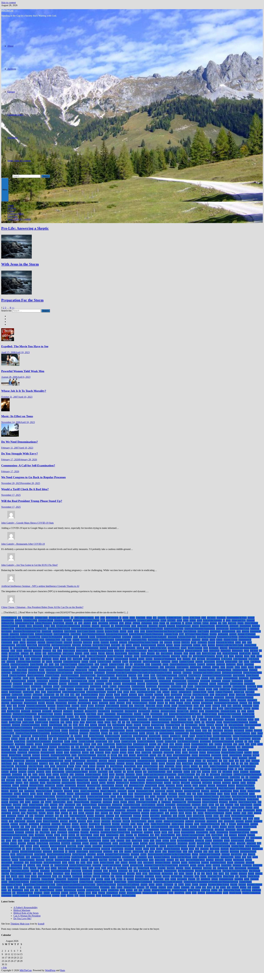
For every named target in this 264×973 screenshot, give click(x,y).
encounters (68, 714)
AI (183, 623)
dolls (15, 705)
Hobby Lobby (105, 749)
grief (159, 744)
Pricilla (4, 821)
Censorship (156, 664)
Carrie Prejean (36, 664)
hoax (95, 749)
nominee (189, 799)
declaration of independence (63, 697)
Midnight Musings (79, 788)
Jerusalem (170, 763)
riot (135, 835)
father (82, 722)
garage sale (25, 736)
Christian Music (224, 670)
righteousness (112, 835)
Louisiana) (254, 777)
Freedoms (73, 733)
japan (51, 763)
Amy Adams (70, 631)
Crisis (43, 692)
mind (98, 788)
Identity (132, 755)
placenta (104, 813)
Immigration (204, 755)
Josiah (85, 766)
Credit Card (224, 689)
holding (123, 749)
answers (245, 631)
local (122, 777)
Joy (107, 766)
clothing (105, 678)
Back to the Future (101, 645)
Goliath (228, 738)
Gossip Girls (170, 741)
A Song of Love (174, 617)
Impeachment (235, 755)
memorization (107, 785)
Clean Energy (252, 675)
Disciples (50, 703)
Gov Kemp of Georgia (188, 741)
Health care (121, 747)
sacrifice (216, 837)
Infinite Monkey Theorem (200, 758)
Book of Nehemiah (33, 656)
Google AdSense (86, 741)
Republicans (137, 832)
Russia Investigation (187, 837)
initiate (234, 758)
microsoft (32, 788)
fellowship (210, 722)
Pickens (42, 813)
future (260, 733)
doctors (187, 703)
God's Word (178, 738)
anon (238, 631)
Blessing (151, 653)
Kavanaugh (6, 769)
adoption (69, 623)
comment (31, 681)
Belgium (5, 650)
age (167, 623)
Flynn (168, 727)
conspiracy (6, 686)
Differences (224, 700)
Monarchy (58, 791)
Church (4, 675)
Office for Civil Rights (146, 802)
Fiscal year (118, 727)
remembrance (7, 832)
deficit (101, 697)
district (112, 703)
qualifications (243, 824)
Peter (139, 810)
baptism (211, 645)
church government (69, 675)
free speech (239, 730)
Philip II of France (186, 810)
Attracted (67, 642)
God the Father (154, 738)
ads (75, 623)
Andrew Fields (112, 631)
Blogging (178, 653)
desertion (159, 700)
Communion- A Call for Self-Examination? (28, 465)
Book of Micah (15, 656)
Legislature (17, 774)
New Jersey (225, 796)
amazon (195, 626)
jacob (15, 763)
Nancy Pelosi (210, 793)
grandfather (20, 744)
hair (17, 747)
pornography (126, 815)
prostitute (23, 824)
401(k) (125, 617)
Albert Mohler (251, 623)
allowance (105, 626)
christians (177, 672)
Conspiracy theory (21, 686)
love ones (10, 780)
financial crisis (158, 725)
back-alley (116, 645)
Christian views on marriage (59, 672)
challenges (231, 664)
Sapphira (120, 840)
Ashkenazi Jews (53, 639)
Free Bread (218, 730)
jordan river (61, 766)
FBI (119, 722)
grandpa (30, 744)
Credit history (15, 692)
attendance (31, 642)
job (237, 763)
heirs (219, 747)
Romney (17, 837)
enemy (100, 714)
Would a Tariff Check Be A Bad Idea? (25, 489)
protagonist (45, 824)
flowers (157, 727)
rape (140, 826)
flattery (142, 727)
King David (152, 769)
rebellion (62, 829)
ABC (203, 617)
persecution (89, 810)
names (200, 793)
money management (89, 791)
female (219, 722)
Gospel (117, 741)
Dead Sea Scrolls (200, 694)
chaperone (249, 664)
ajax (220, 623)
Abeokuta (221, 617)
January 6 (43, 763)
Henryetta (231, 747)
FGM (75, 725)
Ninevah (149, 799)
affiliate (128, 623)
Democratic (18, 700)
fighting (93, 725)
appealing (67, 637)
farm (62, 722)
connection (192, 683)
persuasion (131, 810)
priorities (73, 821)
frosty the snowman (128, 733)
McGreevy (207, 782)
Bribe (22, 659)
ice (108, 755)
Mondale (68, 791)
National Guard (25, 796)
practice (209, 815)
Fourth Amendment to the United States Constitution (159, 730)
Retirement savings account (14, 835)
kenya (55, 769)
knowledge (249, 769)
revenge (49, 835)
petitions (154, 810)
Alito (52, 626)
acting (179, 620)
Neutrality (161, 796)
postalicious (166, 815)
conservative (223, 683)
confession (99, 683)
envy (165, 714)
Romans (251, 835)
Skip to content (8, 2)
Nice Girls (108, 799)
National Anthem (9, 796)
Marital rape (194, 780)
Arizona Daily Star (187, 637)
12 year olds (28, 617)
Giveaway (63, 738)
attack (16, 642)
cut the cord (49, 694)
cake (3, 661)
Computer (17, 683)
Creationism (191, 689)
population (100, 815)
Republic (84, 832)
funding (216, 733)
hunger (4, 755)
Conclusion (73, 683)
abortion (18, 620)
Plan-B (117, 813)
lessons (55, 774)
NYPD (48, 802)
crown (133, 692)
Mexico (231, 785)
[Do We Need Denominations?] (10, 436)
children (216, 667)
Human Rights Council (232, 752)
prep (73, 818)
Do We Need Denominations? (19, 441)
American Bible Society (58, 628)
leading (186, 771)
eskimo (83, 716)
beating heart (173, 648)
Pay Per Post (203, 807)
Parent (18, 807)
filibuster (102, 725)
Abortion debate (45, 620)
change (240, 664)
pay (195, 807)
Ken (15, 769)
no (165, 799)
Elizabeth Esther (228, 711)
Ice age (113, 755)
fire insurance (191, 725)
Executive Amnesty (96, 719)
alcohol (22, 626)
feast (128, 722)
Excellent (64, 719)
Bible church (69, 650)
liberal (112, 774)
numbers (35, 802)
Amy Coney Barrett (86, 631)
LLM (111, 777)
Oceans (123, 802)
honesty (59, 752)
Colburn (161, 678)
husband (36, 755)
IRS (220, 760)
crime (37, 692)
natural (83, 796)
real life (231, 826)
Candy (125, 661)
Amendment (245, 626)
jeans (57, 763)
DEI (153, 697)
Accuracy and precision (148, 620)
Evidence (28, 719)
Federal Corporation (140, 722)
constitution (36, 686)
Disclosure (12, 137)
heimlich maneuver (207, 747)
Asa (24, 639)
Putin (223, 824)
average (177, 642)
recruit (114, 829)
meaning (217, 782)
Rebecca (53, 829)
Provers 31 (106, 824)
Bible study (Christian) (136, 650)
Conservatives (236, 683)
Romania (242, 835)
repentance (62, 832)
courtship (99, 689)
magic (72, 780)
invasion (172, 760)
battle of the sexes (158, 648)
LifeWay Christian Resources (247, 774)
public (147, 824)
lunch (30, 780)
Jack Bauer (6, 763)
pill (70, 813)
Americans (46, 631)
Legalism (244, 771)
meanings (226, 782)
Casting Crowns (86, 664)
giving (71, 738)
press (244, 818)
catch (96, 664)
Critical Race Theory (96, 692)
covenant (109, 689)
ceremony (210, 664)
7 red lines (141, 617)
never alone (172, 796)
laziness (138, 771)
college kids (179, 678)
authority (123, 642)
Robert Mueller (167, 835)
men (126, 785)
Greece (87, 744)
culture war (239, 692)
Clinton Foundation (76, 678)
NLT (161, 799)
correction (251, 686)
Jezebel (216, 763)
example (55, 719)
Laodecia (40, 771)
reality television (21, 829)
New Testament (16, 799)
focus (181, 727)
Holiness (149, 749)
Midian (65, 788)
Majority (93, 780)
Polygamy (39, 815)
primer (39, 821)
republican (95, 832)
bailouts (136, 645)
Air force (197, 623)
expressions (142, 719)
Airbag (205, 623)
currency (27, 694)
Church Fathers (52, 675)
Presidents (237, 818)
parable (10, 807)
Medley (15, 785)
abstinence (78, 620)
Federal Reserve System (182, 722)
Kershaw (69, 769)
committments (151, 681)
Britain (55, 659)
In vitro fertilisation (20, 758)
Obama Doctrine (81, 802)
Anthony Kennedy (44, 634)
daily (77, 694)
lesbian (41, 774)
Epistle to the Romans (22, 716)
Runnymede (108, 837)
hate (73, 747)
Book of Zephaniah (70, 656)
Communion (193, 681)
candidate (116, 661)
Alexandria (38, 626)
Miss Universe (174, 788)
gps (246, 741)
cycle (66, 694)
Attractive (87, 642)
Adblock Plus (7, 623)
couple (62, 689)
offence (131, 802)
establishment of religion (132, 716)
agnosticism (175, 623)
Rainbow (99, 826)
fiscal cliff (107, 727)
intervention (92, 760)
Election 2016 (13, 711)
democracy (219, 697)
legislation (6, 774)
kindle (129, 769)
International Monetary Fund (50, 760)
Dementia (208, 697)
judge (161, 766)
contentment (95, 686)
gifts (32, 738)
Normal (197, 799)
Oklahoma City (179, 802)
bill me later (14, 653)
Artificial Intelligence (11, 639)
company (226, 681)
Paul (174, 807)
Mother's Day (253, 791)
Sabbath (207, 837)
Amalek (162, 626)
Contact (11, 92)
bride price (36, 659)
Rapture (146, 826)
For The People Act (239, 727)
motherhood (7, 793)
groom (165, 744)
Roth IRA (51, 837)
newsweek (82, 799)
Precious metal (8, 818)
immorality (216, 755)
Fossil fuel (74, 730)
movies (39, 793)
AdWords (113, 623)
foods (218, 727)
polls (31, 815)
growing (179, 744)
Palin (236, 804)
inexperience (161, 758)
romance (233, 835)
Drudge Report (185, 705)
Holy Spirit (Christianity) (209, 749)
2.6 (71, 617)
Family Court (15, 722)
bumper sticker (121, 659)
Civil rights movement (167, 675)
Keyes (77, 769)
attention (41, 642)
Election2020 (117, 711)
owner (211, 804)
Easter (256, 705)
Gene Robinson (140, 736)
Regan (139, 829)
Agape (162, 623)
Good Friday (244, 738)
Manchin (141, 780)
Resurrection (222, 832)
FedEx (197, 722)
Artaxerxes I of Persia (227, 637)
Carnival (5, 664)
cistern (146, 675)
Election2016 (103, 711)
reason (38, 829)
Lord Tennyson (221, 777)
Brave (247, 656)
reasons (45, 829)
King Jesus (205, 769)
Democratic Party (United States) (41, 700)
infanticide (173, 758)
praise (216, 815)
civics (153, 675)
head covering (102, 747)
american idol (222, 628)
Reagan (223, 826)
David (167, 694)
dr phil (91, 705)
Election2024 (130, 711)
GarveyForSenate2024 (59, 736)
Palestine (229, 804)
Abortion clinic (30, 620)
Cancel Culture (104, 661)
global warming (98, 738)
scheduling (218, 840)
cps (148, 689)
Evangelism (7, 719)
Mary (26, 782)
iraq (204, 760)
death (212, 694)
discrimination (84, 703)
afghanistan (146, 623)
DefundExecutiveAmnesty (127, 697)
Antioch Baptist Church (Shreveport (146, 634)
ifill (164, 755)
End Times (91, 714)
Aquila (92, 637)
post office (155, 815)
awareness (202, 642)
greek (99, 744)
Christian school (19, 672)
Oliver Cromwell (210, 802)
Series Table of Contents (19, 160)
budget (86, 659)
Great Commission (52, 744)
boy (190, 656)
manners (150, 780)
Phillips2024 (223, 810)
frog (111, 733)
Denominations (110, 700)
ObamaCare (96, 802)
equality (70, 716)
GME (138, 738)
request (157, 832)
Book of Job (245, 653)
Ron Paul (26, 837)
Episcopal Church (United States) (185, 714)
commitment (102, 681)
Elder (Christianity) (233, 708)
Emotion (58, 714)
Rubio (60, 837)
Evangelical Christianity (243, 716)
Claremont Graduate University (217, 675)
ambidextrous (222, 626)
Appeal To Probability (51, 637)
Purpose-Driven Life (210, 824)
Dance (102, 694)
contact (56, 686)
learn (198, 771)
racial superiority (50, 826)
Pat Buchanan (114, 807)
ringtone (129, 835)
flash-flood (133, 727)
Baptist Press (250, 645)
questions (15, 826)
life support (214, 774)
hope (92, 752)
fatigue (107, 722)
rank (135, 826)
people (63, 810)
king (143, 769)
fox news (189, 730)
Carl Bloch (255, 661)
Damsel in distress (89, 694)
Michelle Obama (9, 788)
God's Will (167, 738)
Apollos (213, 634)
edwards (207, 708)
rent (37, 832)
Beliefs (19, 650)
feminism (16, 725)
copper (190, 686)
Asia (63, 639)
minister (129, 788)
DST (202, 705)
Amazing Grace (183, 626)
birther (86, 653)
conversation (164, 686)
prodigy (159, 821)
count (33, 689)
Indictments (85, 758)
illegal (169, 755)
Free (210, 730)
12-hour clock (41, 617)
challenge (220, 664)
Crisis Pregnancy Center (73, 692)
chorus (258, 667)
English (146, 714)
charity (14, 667)
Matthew (110, 782)
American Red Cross (239, 628)
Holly (156, 749)
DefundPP (146, 697)
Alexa (29, 626)
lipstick (64, 777)
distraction (103, 703)
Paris (60, 807)
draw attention (112, 705)
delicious (169, 697)
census (165, 664)
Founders (94, 730)
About (10, 46)
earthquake (247, 705)
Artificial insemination (249, 637)
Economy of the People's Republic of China (126, 708)
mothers (17, 793)
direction (5, 703)
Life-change (227, 774)
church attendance (35, 675)
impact (225, 755)
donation (75, 705)
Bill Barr (254, 650)
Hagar (12, 747)
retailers (254, 832)
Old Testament (194, 802)
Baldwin (161, 645)
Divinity (152, 703)
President (145, 818)
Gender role (126, 736)
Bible (59, 650)
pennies (31, 810)
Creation (164, 689)
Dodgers (243, 703)
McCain (176, 782)
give (55, 738)
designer (175, 700)
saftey (8, 840)
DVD (223, 705)
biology (38, 653)
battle (146, 648)
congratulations (129, 683)
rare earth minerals (160, 826)
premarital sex (49, 818)
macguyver (55, 780)
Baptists (5, 648)
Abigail (251, 617)
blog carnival (166, 653)
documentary (207, 703)
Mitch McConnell (226, 788)
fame (256, 719)
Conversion (176, 686)
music (131, 793)
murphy (123, 793)
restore (212, 832)
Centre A (201, 664)
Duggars (216, 705)
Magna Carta (82, 780)
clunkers (113, 678)
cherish (128, 667)
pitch (75, 813)
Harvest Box (64, 747)
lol (166, 777)
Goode (67, 741)
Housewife (157, 752)
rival (152, 835)
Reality (238, 826)
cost (28, 689)
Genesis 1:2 (175, 736)
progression (200, 821)
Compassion (237, 681)
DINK (233, 700)
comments (54, 681)
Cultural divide (199, 692)
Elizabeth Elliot (212, 711)
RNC (157, 835)
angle (142, 631)
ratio (187, 826)
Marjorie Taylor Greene (211, 780)
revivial (71, 835)
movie (33, 793)
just (200, 766)
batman (139, 648)
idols (159, 755)
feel (203, 722)
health (112, 747)
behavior (223, 648)
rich (78, 835)
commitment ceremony (119, 681)
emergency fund (45, 714)
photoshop (6, 813)
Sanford (106, 840)
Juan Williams (116, 766)
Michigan (22, 788)
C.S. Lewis (253, 659)
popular (90, 815)
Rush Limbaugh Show (146, 837)
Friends (104, 733)
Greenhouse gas (140, 744)
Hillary (51, 749)
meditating (6, 785)
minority (147, 788)
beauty (183, 648)
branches (239, 656)
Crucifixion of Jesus (146, 692)
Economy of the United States (161, 708)
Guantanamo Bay (199, 744)
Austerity (104, 642)
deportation (123, 700)
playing (188, 813)
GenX (192, 736)
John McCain (7, 766)
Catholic (104, 664)
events (20, 719)
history (89, 749)
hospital (115, 752)
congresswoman (167, 683)
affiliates (136, 623)
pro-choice (116, 821)
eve (14, 719)
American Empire (112, 628)
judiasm (186, 766)
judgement (170, 766)
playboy (174, 813)
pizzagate (89, 813)
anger (136, 631)
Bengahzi (37, 650)
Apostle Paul (34, 637)
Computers (28, 683)
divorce (160, 703)
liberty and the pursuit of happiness (160, 774)
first (226, 725)
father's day (91, 722)
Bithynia (110, 653)
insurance (243, 758)
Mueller (70, 793)
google (74, 741)
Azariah (211, 642)
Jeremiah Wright (142, 763)
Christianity (99, 672)
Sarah (128, 840)
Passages (79, 807)
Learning (206, 771)
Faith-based (218, 719)
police (250, 813)
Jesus (178, 763)
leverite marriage (93, 774)
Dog (250, 703)
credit (215, 689)
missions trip (211, 788)
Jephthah (120, 763)
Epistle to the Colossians (229, 714)
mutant (164, 793)
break (253, 656)
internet (67, 760)
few (70, 725)
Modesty (13, 791)
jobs (241, 763)
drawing (124, 705)
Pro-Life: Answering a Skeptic (25, 228)
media (243, 782)
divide (129, 703)
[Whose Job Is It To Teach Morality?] (10, 385)
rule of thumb (74, 837)
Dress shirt (150, 705)
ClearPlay (17, 678)
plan (111, 813)
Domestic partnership (36, 705)
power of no (198, 815)
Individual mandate (101, 758)
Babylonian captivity (61, 645)
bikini (246, 650)
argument (136, 637)
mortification (226, 791)
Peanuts (249, 807)
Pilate (57, 813)
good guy (256, 738)
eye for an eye (165, 719)
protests (75, 824)
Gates (85, 736)
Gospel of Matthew (146, 741)
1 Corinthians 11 (9, 617)
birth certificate (54, 653)
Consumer (47, 686)
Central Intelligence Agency (182, 664)
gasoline (78, 736)
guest (211, 744)
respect (177, 832)
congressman (152, 683)
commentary (42, 681)
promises (239, 821)
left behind (227, 771)
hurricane (26, 755)
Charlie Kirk (70, 667)
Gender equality (112, 736)
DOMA (21, 705)
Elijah (201, 711)
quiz (22, 826)
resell (170, 832)
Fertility (44, 725)
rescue (164, 832)
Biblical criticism (176, 650)
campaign (57, 661)
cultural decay (185, 692)
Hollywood (165, 749)
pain (217, 804)
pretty (250, 818)
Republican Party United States (115, 832)
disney (95, 703)
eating (4, 708)
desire (182, 700)
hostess (130, 752)
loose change (187, 777)
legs (29, 774)
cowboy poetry (139, 689)
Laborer (5, 771)
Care (240, 661)
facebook (182, 719)
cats (127, 664)
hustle (74, 755)
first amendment (236, 725)
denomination (95, 700)
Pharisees (172, 810)
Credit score (28, 692)
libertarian (130, 774)
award (194, 642)
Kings (231, 769)
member (60, 785)
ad (224, 620)
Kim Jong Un (118, 769)
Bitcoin (101, 653)
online (25, 804)
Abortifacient (7, 620)
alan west (232, 623)
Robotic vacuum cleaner (193, 835)
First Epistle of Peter (62, 727)
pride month (20, 821)
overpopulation (183, 804)
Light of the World (16, 777)
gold (222, 738)
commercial (64, 681)
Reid (145, 829)
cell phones (139, 664)
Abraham (58, 620)
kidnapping (89, 769)
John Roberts (21, 766)
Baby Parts (32, 645)
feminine (253, 722)
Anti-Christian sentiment (93, 634)
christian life (191, 670)
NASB (234, 793)
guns (235, 744)
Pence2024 (13, 810)
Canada (92, 661)
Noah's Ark (178, 799)
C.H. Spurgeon (240, 659)
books (83, 656)
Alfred (47, 626)
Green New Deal (124, 744)
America (256, 626)
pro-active (106, 821)
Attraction (77, 642)
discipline (72, 703)
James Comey (31, 763)
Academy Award (91, 620)
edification (182, 708)
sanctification (95, 840)
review (57, 835)
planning (145, 813)
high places (23, 749)
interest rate (19, 760)
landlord (13, 771)
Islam (242, 760)
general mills (154, 736)
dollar (9, 705)
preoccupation (64, 818)
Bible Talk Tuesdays (157, 650)
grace (250, 741)
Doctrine (196, 703)
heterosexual (247, 747)
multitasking (96, 793)
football (225, 727)
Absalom (67, 620)
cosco (259, 686)
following (205, 727)
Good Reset (57, 741)
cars (46, 664)
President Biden (158, 818)
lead (145, 771)
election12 (68, 711)
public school (177, 824)
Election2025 (144, 711)
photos (259, 810)
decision (36, 697)
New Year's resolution (35, 799)
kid (82, 769)
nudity (28, 802)
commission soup (79, 681)
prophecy (257, 821)
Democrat (230, 697)
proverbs (83, 824)
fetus (65, 725)
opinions (54, 804)
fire (182, 725)
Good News (20, 741)
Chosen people (8, 670)
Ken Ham (22, 769)
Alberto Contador (9, 626)
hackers (5, 747)
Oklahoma (166, 802)
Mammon (118, 780)
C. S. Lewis (226, 659)
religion (177, 829)
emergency (6, 714)
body (198, 653)
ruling (84, 837)
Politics (20, 815)
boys (226, 656)
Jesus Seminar (200, 763)
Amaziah (171, 626)
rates (182, 826)
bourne (184, 656)
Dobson (179, 703)
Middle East (56, 788)
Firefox (201, 725)
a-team (185, 617)
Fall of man (241, 719)
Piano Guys (32, 813)
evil (35, 719)
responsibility (202, 832)
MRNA (47, 793)
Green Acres (109, 744)
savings (165, 840)
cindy (140, 675)
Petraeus (163, 810)
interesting (30, 760)
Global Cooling (82, 738)
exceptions (75, 719)
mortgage (214, 791)
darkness (133, 694)
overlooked (170, 804)
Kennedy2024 (44, 769)
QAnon (232, 824)
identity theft (143, 755)
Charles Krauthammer (28, 667)
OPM (61, 804)
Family (4, 722)
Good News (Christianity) (38, 741)
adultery (87, 623)
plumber (237, 813)
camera (49, 661)
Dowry (83, 705)
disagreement (16, 703)
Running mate (94, 837)
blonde (192, 653)
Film (109, 725)
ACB (102, 620)
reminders (29, 832)
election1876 (90, 711)
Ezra (175, 719)
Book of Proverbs (51, 656)
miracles (156, 788)
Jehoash (79, 763)
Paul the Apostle (185, 807)
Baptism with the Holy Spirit (229, 645)
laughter (118, 771)
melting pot (49, 785)
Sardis (146, 840)
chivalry (230, 667)
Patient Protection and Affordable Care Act (150, 807)
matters (102, 782)
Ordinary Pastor (89, 804)
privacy (97, 821)
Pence (4, 810)
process (151, 821)
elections (155, 711)
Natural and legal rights (98, 796)
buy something (213, 659)
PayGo (213, 807)
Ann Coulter (203, 631)
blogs (185, 653)
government (205, 741)
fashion (68, 722)
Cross (119, 692)
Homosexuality (47, 752)
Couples (70, 689)
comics (218, 678)
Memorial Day (94, 785)
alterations (153, 626)
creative (201, 689)
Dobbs (172, 703)
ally (112, 626)
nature (113, 796)
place (97, 813)
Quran (34, 826)
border (136, 656)
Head (92, 747)
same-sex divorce (48, 840)
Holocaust (176, 749)
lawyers (130, 771)
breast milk (13, 659)
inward (191, 760)
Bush (179, 659)
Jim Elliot (225, 763)
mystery (182, 793)
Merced (179, 785)
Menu (4, 190)
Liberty (139, 774)
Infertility (182, 758)
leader (169, 771)
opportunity (69, 804)
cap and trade (135, 661)
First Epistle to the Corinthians (87, 727)
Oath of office (59, 802)
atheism (205, 639)
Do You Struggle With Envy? (19, 453)
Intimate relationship (126, 760)
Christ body (51, 670)
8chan (149, 617)
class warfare (239, 675)
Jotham (92, 766)
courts (92, 689)
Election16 (78, 711)
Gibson (14, 738)
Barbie (56, 648)
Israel (248, 760)
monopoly (122, 791)
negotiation (128, 796)
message (203, 785)
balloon (169, 645)
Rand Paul (127, 826)
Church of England (105, 675)
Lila (27, 777)
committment (137, 681)
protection (56, 824)
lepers (35, 774)
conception (53, 683)
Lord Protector (206, 777)
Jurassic (194, 766)
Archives (11, 69)
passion (87, 807)
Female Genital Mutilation (235, 722)
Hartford (53, 747)
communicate (164, 681)
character (5, 667)
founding (104, 730)
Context (113, 686)
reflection (122, 829)
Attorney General (54, 642)
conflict (108, 683)
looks (177, 777)
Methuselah (221, 785)
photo (239, 810)
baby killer (21, 645)
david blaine (176, 694)
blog (158, 653)
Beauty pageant (194, 648)
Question (5, 826)
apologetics (223, 634)
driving (167, 705)
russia (174, 837)
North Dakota (239, 799)
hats (77, 747)
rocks (208, 835)
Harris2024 (42, 747)
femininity (6, 725)
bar (11, 648)
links (57, 777)
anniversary (215, 631)
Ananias (100, 631)
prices (257, 818)
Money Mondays (108, 791)
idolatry (153, 755)
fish (125, 727)
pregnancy (28, 818)
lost (247, 777)
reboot (70, 829)
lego (25, 774)
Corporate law (239, 686)
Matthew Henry (137, 782)
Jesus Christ (187, 763)
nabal (188, 793)
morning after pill (192, 791)
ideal (120, 755)
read (209, 826)
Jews (210, 763)
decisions (44, 697)
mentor (161, 785)
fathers (100, 722)
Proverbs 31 (94, 824)
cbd (131, 664)
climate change (42, 678)
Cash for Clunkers (68, 664)
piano (23, 813)
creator (209, 689)
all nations (86, 626)
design (167, 700)
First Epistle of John (42, 727)
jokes (46, 766)
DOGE (256, 703)
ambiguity (234, 626)
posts (174, 815)
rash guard (174, 826)
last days (93, 771)
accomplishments (114, 620)
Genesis (165, 736)
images (194, 755)
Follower (196, 727)
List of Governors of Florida (85, 777)
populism (109, 815)
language (22, 771)
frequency (84, 733)
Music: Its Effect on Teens (17, 416)
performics (72, 810)
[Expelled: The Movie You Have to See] (7, 340)
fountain (130, 730)
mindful (105, 788)
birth (44, 653)
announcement (229, 631)
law (124, 771)
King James (176, 769)
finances (137, 725)
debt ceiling (11, 697)
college (169, 678)
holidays (140, 749)
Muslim (156, 793)
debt (3, 697)
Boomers (128, 656)
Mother (243, 791)
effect (214, 708)
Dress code (139, 705)
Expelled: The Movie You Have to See (24, 346)
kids (98, 769)
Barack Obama (20, 648)
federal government (160, 722)
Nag (194, 793)
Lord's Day (234, 777)
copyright (227, 686)
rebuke (77, 829)
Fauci (114, 722)
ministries (138, 788)
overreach (196, 804)
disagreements (30, 703)
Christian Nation (240, 670)
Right (102, 835)
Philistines (212, 810)
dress (130, 705)
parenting (45, 807)
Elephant (193, 711)
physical (16, 813)
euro (194, 716)
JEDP (72, 763)
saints (20, 840)
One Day (17, 804)
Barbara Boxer (35, 648)
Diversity (120, 703)
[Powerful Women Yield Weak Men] (10, 365)
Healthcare (149, 747)
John (246, 763)
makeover (103, 780)
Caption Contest (186, 661)
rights (122, 835)
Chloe (237, 667)
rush (116, 837)
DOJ (3, 705)
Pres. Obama (107, 818)
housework (168, 752)
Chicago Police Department (145, 667)
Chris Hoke (21, 670)
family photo (28, 722)
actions (192, 620)
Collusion (189, 678)
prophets (5, 824)
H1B (247, 744)
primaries (30, 821)
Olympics (223, 802)
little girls (103, 777)
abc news (211, 617)
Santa (113, 840)
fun (156, 733)
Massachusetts (83, 782)
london (171, 777)
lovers (19, 780)
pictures (50, 813)
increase (70, 758)
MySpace (172, 793)
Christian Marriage (207, 670)
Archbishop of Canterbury (108, 637)
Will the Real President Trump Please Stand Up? (31, 501)
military (92, 788)
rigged (96, 835)
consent (212, 683)
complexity (6, 683)
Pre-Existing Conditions (242, 815)
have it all (84, 747)
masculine (34, 782)
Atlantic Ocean (230, 639)
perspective (120, 810)
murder (115, 793)
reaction (193, 826)
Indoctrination (147, 758)
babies (238, 642)
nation (252, 793)
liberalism (120, 774)
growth (186, 744)
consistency (249, 683)
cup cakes (250, 692)
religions (209, 829)
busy (193, 659)
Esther (148, 716)
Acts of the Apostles (212, 620)
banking (197, 645)
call (43, 661)
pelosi (256, 807)
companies (216, 681)
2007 (97, 617)
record (107, 829)
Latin (111, 771)
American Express (130, 628)
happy (34, 747)
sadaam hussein (237, 837)
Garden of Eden (39, 736)
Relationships (166, 829)
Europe (200, 716)
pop (61, 815)
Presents (125, 818)
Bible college (82, 650)
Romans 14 (6, 837)
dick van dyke (211, 700)
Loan (117, 777)
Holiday (132, 749)
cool (184, 686)
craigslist (155, 689)
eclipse (52, 708)
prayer (227, 815)
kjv (235, 769)
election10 (57, 711)
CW (62, 694)
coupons (79, 689)
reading (215, 826)
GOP (110, 741)
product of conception (173, 821)
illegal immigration (182, 755)
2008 (102, 617)
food (213, 727)
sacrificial (224, 837)
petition (146, 810)
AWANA (185, 642)
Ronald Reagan (38, 837)
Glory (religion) (127, 738)
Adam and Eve (238, 620)
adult (80, 623)
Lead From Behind (156, 771)
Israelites (255, 760)
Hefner (186, 747)
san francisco (81, 840)
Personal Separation (104, 810)
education (197, 708)
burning (149, 659)
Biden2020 (214, 650)
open (46, 804)
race (40, 826)
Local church (131, 777)
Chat (101, 667)
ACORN (171, 620)
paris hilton (68, 807)
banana (177, 645)
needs (119, 796)
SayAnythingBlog (185, 840)
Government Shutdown (223, 741)
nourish (4, 802)
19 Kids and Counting (59, 617)
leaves (214, 771)
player (181, 813)
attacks (22, 642)
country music (52, 689)
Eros (77, 716)
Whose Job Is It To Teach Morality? (23, 390)
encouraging (80, 714)
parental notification (30, 807)
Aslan (69, 639)
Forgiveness (7, 730)
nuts (42, 802)
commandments (230, 678)
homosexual (34, 752)
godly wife (214, 738)
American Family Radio (151, 628)
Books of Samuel (115, 656)
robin (178, 835)
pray (221, 815)
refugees (131, 829)
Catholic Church (117, 664)
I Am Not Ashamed (86, 755)
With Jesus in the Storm (20, 264)
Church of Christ (88, 675)
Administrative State (24, 623)
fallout (251, 719)
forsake (64, 730)
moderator (250, 788)
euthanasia (226, 716)
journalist (100, 766)
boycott (219, 656)
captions (199, 661)
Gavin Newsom (96, 736)
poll (26, 815)
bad (123, 645)
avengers (168, 642)
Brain (231, 656)
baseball (103, 648)
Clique (90, 678)
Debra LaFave (253, 694)
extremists (153, 719)
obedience (107, 802)
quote (27, 826)
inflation (217, 758)
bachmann (87, 645)
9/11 (155, 617)
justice (206, 766)
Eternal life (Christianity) (164, 716)
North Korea (253, 799)
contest (105, 686)
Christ (42, 670)
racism (62, 826)
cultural (174, 692)
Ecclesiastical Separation (37, 708)
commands (243, 678)
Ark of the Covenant (206, 637)
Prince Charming (51, 821)
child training (182, 667)
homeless (232, 749)
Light (3, 777)
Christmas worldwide (232, 672)
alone (133, 626)
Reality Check (250, 826)
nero (147, 796)
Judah (139, 766)
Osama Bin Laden (132, 804)
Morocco (205, 791)
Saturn (158, 840)
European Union (212, 716)
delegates (160, 697)
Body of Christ (209, 653)
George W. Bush (204, 736)
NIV (156, 799)
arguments (172, 637)
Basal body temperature (87, 648)
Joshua (78, 766)
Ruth (200, 837)
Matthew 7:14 (122, 782)
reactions (202, 826)
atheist (212, 639)
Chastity (94, 667)
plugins (228, 813)
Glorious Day (112, 738)
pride (11, 821)
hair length (25, 747)
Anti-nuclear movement (116, 634)
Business (186, 659)
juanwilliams (130, 766)
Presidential (225, 818)
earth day (236, 705)
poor (57, 815)
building (110, 659)
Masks (42, 782)
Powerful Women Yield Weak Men (22, 371)
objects (116, 802)
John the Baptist (36, 766)
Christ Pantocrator (66, 670)
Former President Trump (49, 730)
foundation (84, 730)
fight (87, 725)
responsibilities (188, 832)
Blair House (134, 653)
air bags (189, 623)
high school (35, 749)
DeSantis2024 (147, 700)
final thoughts (118, 725)
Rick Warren (86, 835)
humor (256, 752)
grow (171, 744)
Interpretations (79, 760)
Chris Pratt (33, 670)
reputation (148, 832)
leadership (178, 771)
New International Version (206, 796)
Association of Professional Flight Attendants (169, 639)
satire (152, 840)
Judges (178, 766)
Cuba (158, 692)
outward (160, 804)
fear (123, 722)
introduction (161, 760)
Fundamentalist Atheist (201, 733)
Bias (54, 650)
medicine (251, 782)
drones (174, 705)
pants (3, 807)
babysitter (76, 645)
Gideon (22, 738)
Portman (137, 815)
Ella (238, 711)
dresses (159, 705)
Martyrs (19, 782)
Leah (193, 771)
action (186, 620)
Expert (133, 719)
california (10, 661)
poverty (181, 815)
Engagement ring (124, 714)
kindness (136, 769)
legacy (236, 771)
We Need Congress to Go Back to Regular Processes (33, 477)
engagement (110, 714)
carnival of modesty (19, 664)
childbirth (206, 667)
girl (36, 738)
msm (54, 793)
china (222, 667)
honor (66, 752)
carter (51, 664)
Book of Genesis (230, 653)
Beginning (214, 648)
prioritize (82, 821)
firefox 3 (210, 725)
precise (19, 818)
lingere (43, 777)
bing (31, 653)
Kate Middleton (248, 766)
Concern (63, 683)
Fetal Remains (55, 725)
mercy (195, 785)
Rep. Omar (44, 832)
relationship (153, 829)
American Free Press (174, 628)
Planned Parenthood (130, 813)
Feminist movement (30, 725)
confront (117, 683)
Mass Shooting (53, 782)
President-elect (212, 818)
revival (64, 835)
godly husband (201, 738)
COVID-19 (125, 689)
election (247, 708)
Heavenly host (176, 747)
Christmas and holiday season (207, 672)
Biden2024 (225, 650)
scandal (208, 840)
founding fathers (117, 730)
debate (232, 694)
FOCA (175, 727)
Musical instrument (143, 793)
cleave (25, 678)
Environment (156, 714)
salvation (35, 840)
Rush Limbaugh (127, 837)
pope (66, 815)
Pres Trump (81, 818)
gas (71, 736)
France (198, 730)
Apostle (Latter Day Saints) (14, 637)
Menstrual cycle (136, 785)
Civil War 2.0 (194, 675)
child (161, 667)
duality (208, 705)
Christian (92, 670)
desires (189, 700)
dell (192, 697)
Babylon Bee (44, 645)
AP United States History (197, 634)
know (241, 769)
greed (93, 744)
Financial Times (172, 725)
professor (189, 821)
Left (220, 771)
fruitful (142, 733)
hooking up (75, 752)
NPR (21, 802)
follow (188, 727)
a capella (161, 617)
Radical (84, 826)
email (243, 711)
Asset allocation (106, 639)
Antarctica (14, 634)
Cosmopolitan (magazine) (13, 689)
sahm (14, 840)
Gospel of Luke (128, 741)
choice (244, 667)
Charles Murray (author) (51, 667)
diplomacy (252, 700)
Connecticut (181, 683)
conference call (86, 683)
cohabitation (143, 678)
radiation (75, 826)
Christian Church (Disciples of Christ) (149, 670)
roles (226, 835)
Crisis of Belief (54, 692)
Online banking (36, 804)
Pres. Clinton (94, 818)
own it (205, 804)
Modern (5, 791)
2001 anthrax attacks (84, 617)
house (138, 752)
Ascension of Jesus (35, 639)
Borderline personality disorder (155, 656)
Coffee (133, 678)
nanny (220, 793)
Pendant (23, 810)
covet (116, 689)
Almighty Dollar (122, 626)
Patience (125, 807)
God (144, 738)
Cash (56, 664)
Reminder (19, 832)
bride (27, 659)
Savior (173, 840)
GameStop (6, 736)
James (21, 763)
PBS (228, 807)
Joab (233, 763)
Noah (170, 799)
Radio (91, 826)
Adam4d (250, 620)
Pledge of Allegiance (214, 813)
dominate (51, 705)
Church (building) (17, 675)
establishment (93, 716)
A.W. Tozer (195, 617)
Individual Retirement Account (125, 758)
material (94, 782)
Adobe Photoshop (43, 623)
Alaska (240, 623)
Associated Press (139, 639)
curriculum (37, 694)
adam (228, 620)
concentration (40, 683)
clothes (97, 678)
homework (22, 752)
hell (224, 747)
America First (7, 628)
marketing (228, 780)
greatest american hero (72, 744)
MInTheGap (7, 10)
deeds (80, 697)
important (247, 755)
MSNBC (61, 793)
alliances (95, 626)
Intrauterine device (146, 760)
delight (178, 697)
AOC (181, 634)
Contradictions (138, 686)
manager (132, 780)
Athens (219, 639)
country (40, 689)
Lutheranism (44, 780)
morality (170, 791)
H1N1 (253, 744)
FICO (81, 725)
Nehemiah (139, 796)
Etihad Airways (183, 716)
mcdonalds (196, 782)
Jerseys (161, 763)
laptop (48, 771)
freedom (249, 730)
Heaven (164, 747)
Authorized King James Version (143, 642)
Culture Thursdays (224, 692)
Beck (205, 648)
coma (197, 678)
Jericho (154, 763)
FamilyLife (54, 722)
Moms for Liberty (44, 791)
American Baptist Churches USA (31, 628)
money (76, 791)
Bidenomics (237, 650)
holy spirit (191, 749)
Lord (196, 777)
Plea (195, 813)
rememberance (243, 829)
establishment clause (110, 716)
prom (220, 821)
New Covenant (185, 796)
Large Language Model (76, 771)
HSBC (178, 752)
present (117, 818)
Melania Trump (36, 785)
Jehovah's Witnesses (106, 763)
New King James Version (243, 796)
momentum (29, 791)
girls (50, 738)
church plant (121, 675)
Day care (187, 694)
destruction (198, 700)
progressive (211, 821)
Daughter (148, 694)
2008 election (112, 617)
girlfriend (43, 738)
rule (65, 837)
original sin (117, 804)
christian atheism (105, 670)
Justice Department (218, 766)
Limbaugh (35, 777)
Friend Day (94, 733)
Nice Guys (118, 799)
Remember (230, 829)
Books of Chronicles (96, 656)
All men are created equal (68, 626)
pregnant (38, 818)
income (61, 758)
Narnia (227, 793)
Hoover (85, 752)
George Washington (222, 736)
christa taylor (81, 670)
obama (69, 802)
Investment (181, 760)
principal (64, 821)
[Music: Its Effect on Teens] (5, 410)
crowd (126, 692)
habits (260, 744)
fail (193, 719)
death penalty (221, 694)
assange (76, 639)
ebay (10, 708)
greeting (153, 744)
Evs (49, 719)
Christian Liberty (176, 670)
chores (251, 667)
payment (222, 807)
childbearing (195, 667)
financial (146, 725)
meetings (24, 785)
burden (141, 659)
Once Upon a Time (247, 802)
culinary (166, 692)
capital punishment (151, 661)
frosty (116, 733)
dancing (109, 694)
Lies (203, 774)
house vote (146, 752)
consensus (203, 683)
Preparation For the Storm (22, 300)
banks (204, 645)
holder (116, 749)
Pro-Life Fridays (139, 821)
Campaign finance (72, 661)
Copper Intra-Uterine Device (208, 686)
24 (120, 617)
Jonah (52, 766)
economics (72, 708)
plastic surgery (157, 813)
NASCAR (243, 793)
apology (233, 634)
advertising (103, 623)
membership (70, 785)
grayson (38, 744)
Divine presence (140, 703)
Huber (185, 752)
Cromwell (111, 692)
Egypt (221, 708)
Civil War (182, 675)
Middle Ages (43, 788)
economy (82, 708)
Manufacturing (162, 780)
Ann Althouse (190, 631)
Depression (134, 700)
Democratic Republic (67, 700)
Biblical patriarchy (193, 650)
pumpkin (189, 824)
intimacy (112, 760)
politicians (11, 815)
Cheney (120, 667)
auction (96, 642)
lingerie (51, 777)
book (219, 653)
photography (249, 810)
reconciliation (97, 829)
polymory (49, 815)
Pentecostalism (52, 810)
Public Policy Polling (160, 824)
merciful (188, 785)
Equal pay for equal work (53, 716)
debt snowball (24, 697)
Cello (147, 664)
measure (236, 782)
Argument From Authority (154, 637)
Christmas (187, 672)
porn (117, 815)
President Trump (197, 818)
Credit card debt (238, 689)
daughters (158, 694)
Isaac (225, 760)
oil (159, 802)
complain (248, 681)
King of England (219, 769)
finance (129, 725)
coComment (124, 678)
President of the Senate (177, 818)
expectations (112, 719)
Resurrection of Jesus (239, 832)
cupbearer (6, 694)
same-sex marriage (66, 840)
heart (157, 747)
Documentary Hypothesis (226, 703)
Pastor (104, 807)
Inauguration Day (49, 758)
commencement (18, 681)
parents (54, 807)
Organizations (104, 804)
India (76, 758)
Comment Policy (15, 114)
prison (90, 821)
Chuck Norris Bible (252, 672)
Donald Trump (63, 705)
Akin (224, 623)
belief (12, 650)
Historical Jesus (78, 749)
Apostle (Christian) (246, 634)
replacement (74, 832)
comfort (204, 678)
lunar (24, 780)
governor (239, 741)
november (14, 802)
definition (109, 697)
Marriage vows (250, 780)
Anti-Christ (75, 634)
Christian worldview (83, 672)
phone (233, 810)
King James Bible (190, 769)
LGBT (105, 774)
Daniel (117, 694)
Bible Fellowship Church (101, 650)
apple (75, 637)
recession (85, 829)
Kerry (61, 769)
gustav (241, 744)
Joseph (71, 766)
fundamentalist (182, 733)
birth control (68, 653)
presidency (135, 818)
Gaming (16, 736)
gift (27, 738)
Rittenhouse (143, 835)
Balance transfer (148, 645)
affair (121, 623)
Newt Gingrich (95, 799)
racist (68, 826)
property (249, 821)
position (145, 815)
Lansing (31, 771)
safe (247, 837)
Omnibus (233, 802)
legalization (254, 771)
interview (102, 760)
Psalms (139, 824)
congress (141, 683)
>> (13, 307)
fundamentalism (166, 733)
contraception (123, 686)
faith (210, 719)
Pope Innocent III (77, 815)
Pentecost (39, 810)
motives (25, 793)
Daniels (124, 694)
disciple (41, 703)
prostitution (33, 824)
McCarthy (185, 782)
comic (212, 678)
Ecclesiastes (18, 708)
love (3, 780)
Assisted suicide (122, 639)
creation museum (177, 689)
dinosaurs (241, 700)
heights (194, 747)
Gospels (160, 741)
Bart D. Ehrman (67, 648)
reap (32, 829)
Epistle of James (209, 714)
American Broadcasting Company (87, 628)
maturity (168, 782)
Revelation (40, 835)
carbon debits (231, 661)
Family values (41, 722)
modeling (240, 788)
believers (27, 650)
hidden (14, 749)
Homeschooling (8, 752)
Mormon (179, 791)
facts (189, 719)
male (110, 780)
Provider (116, 824)
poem (244, 813)
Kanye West (234, 766)
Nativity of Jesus (64, 796)
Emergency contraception (24, 714)
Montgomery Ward (145, 791)
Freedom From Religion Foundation (32, 733)
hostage (123, 752)
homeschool (243, 749)
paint (222, 804)
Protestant (66, 824)
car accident (209, 661)
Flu (163, 727)
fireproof (219, 725)
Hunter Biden (15, 755)
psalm (133, 824)
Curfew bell (17, 694)
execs (83, 719)
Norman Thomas (210, 799)
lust (35, 780)
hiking (44, 749)
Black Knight (120, 653)
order (78, 804)
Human (202, 752)
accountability (129, 620)
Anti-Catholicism (61, 634)
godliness (189, 738)
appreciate (83, 637)
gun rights (227, 744)
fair (197, 719)
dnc (166, 703)
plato (167, 813)
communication (179, 681)
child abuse (170, 667)
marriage (238, 780)
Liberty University (186, 774)
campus (84, 661)
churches (132, 675)
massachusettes (68, 782)
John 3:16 (254, 763)
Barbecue (47, 648)
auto (161, 642)
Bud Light (77, 659)
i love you (101, 755)
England (138, 714)
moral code (160, 791)
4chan (132, 617)
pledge (200, 813)
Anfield (123, 631)
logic (161, 777)
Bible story (119, 650)
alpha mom (142, 626)
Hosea (108, 752)
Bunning (133, 659)
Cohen (153, 678)
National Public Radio (44, 796)
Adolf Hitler (58, 623)
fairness (203, 719)
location (142, 777)
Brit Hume (47, 659)
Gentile (185, 736)
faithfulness (229, 719)
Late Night (102, 771)
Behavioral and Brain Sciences (243, 648)
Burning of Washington (164, 659)
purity (197, 824)
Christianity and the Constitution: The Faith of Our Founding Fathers (139, 672)
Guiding (218, 744)
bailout (128, 645)
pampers (257, 804)
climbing (54, 678)
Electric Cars (182, 711)
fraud (204, 730)
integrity (252, 758)
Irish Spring (212, 760)
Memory (119, 785)
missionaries (188, 788)
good (235, 738)
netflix (153, 796)
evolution (42, 719)
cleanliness (6, 678)
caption (174, 661)
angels (130, 631)
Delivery (186, 697)
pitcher (81, 813)
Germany (5, 738)
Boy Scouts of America (204, 656)
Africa (155, 623)
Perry (80, 810)
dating (141, 694)
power (189, 815)
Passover (96, 807)
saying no (199, 840)
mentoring (170, 785)
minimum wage (117, 788)
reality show (7, 829)
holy (184, 749)
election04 (36, 711)
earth (229, 705)
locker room (153, 777)
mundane (107, 793)
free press (228, 730)
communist (205, 681)
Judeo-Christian (150, 766)
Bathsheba (131, 648)
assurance (196, 639)
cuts (57, 694)
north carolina (225, 799)
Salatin (26, 840)
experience (124, 719)
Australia (114, 642)
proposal (14, 824)
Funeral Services (242, 733)
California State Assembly (28, 661)
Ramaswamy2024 (113, 826)
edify (190, 708)
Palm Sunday (246, 804)
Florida (149, 727)
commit (91, 681)
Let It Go (64, 774)
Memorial (81, 785)
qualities (254, 824)
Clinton (63, 678)
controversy (151, 686)
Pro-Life (126, 821)
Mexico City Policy (245, 785)
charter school (83, 667)
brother (63, 659)
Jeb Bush (64, 763)
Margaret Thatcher (178, 780)
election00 (26, 711)
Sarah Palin (136, 840)
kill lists (108, 769)
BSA (69, 659)
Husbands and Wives (60, 755)
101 (19, 617)
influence (226, 758)
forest (252, 727)
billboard (24, 653)
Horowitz (99, 752)
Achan (163, 620)
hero (239, 747)
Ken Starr (32, 769)
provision (125, 824)
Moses (236, 791)
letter (71, 774)
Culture (211, 692)
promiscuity (229, 821)
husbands (45, 755)
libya (198, 774)
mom (20, 791)
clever (32, 678)
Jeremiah (129, 763)
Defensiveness (90, 697)
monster (131, 791)
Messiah (211, 785)
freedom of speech (59, 733)
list (69, 777)
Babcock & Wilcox (225, 642)
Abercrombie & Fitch (236, 617)
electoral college (168, 711)
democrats (83, 700)
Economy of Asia (95, 708)
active (199, 620)
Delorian (199, 697)
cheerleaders (110, 667)
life (207, 774)
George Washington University (247, 736)
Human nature (213, 752)
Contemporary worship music (74, 686)
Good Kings (7, 741)
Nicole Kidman (131, 799)
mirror (164, 788)
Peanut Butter (238, 807)
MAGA (65, 780)
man (125, 780)
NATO (76, 796)
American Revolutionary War (26, 631)
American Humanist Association (199, 628)
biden (205, 650)
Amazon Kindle (207, 626)
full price (150, 733)
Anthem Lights (27, 634)
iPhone (198, 760)
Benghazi (46, 650)
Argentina (126, 637)
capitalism (166, 661)
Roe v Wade (217, 835)
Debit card (240, 694)
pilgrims (64, 813)
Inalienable (34, 758)
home (224, 749)
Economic (61, 708)
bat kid (121, 648)
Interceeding (7, 760)
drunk (196, 705)
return (31, 835)
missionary (199, 788)
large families (58, 771)
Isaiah (231, 760)
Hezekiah (5, 749)
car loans (220, 661)
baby (244, 642)
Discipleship (61, 703)
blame (143, 653)
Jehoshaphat (90, 763)
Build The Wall (97, 659)
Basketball (113, 648)
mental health (151, 785)
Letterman (79, 774)
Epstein (36, 716)
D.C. (72, 694)
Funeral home (227, 733)
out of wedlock (148, 804)
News (73, 799)
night (142, 799)
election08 (47, 711)
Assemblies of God (89, 639)
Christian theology (36, 672)
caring (246, 661)
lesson (49, 774)
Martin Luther (8, 782)
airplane (213, 623)
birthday (79, 653)
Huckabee (193, 752)
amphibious (57, 631)
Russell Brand (164, 837)
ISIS (237, 760)
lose (243, 777)
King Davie (164, 769)
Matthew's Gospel (154, 782)
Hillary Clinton (62, 749)
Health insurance (136, 747)
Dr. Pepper (100, 705)
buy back (201, 659)
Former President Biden (24, 730)
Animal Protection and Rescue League (164, 631)
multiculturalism (82, 793)
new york (51, 799)
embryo (250, 711)
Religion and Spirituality (193, 829)
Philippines (201, 810)
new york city (63, 799)
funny (254, 733)
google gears (101, 741)
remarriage (219, 829)
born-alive (175, 656)
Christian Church (122, 670)
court (85, 689)
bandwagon (186, 645)
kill (102, 769)
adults (94, 623)
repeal (53, 832)
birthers (93, 653)
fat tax (76, 722)
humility (248, 752)
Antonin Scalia (171, 634)
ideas (125, 755)
